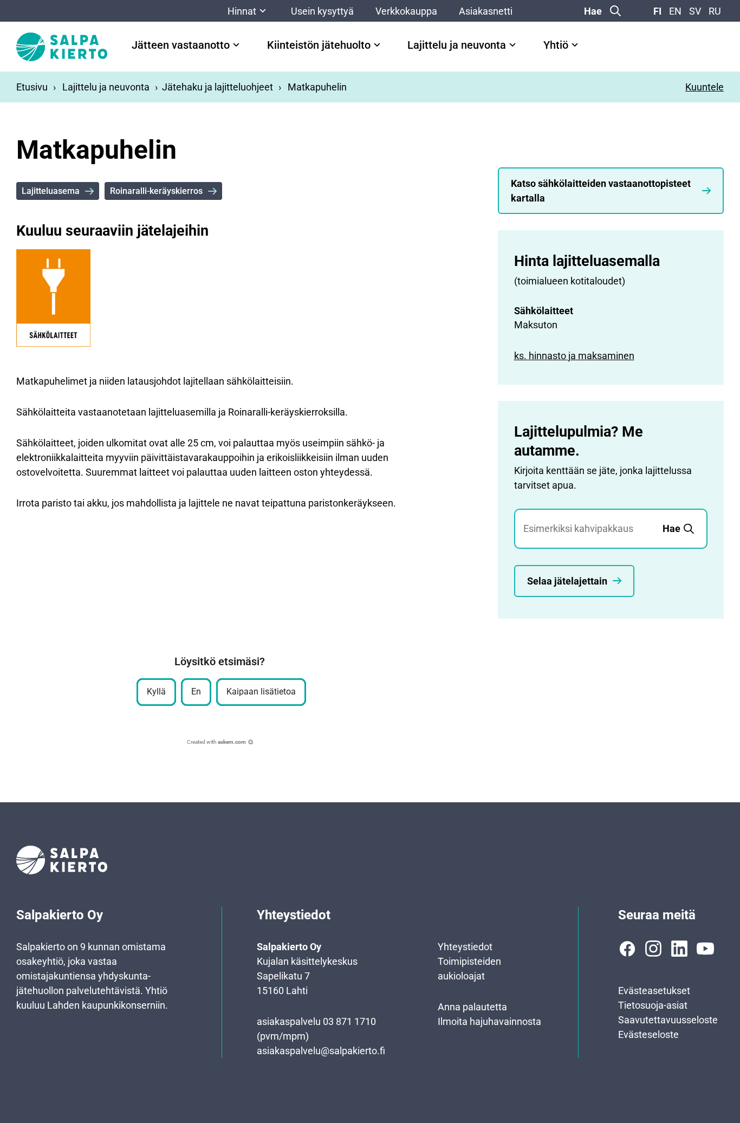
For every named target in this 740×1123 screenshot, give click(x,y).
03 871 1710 (349, 1021)
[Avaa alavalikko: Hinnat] (262, 10)
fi (657, 11)
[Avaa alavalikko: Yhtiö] (574, 44)
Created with (216, 742)
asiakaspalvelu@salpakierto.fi (321, 1050)
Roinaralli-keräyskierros (156, 191)
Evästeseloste (648, 1034)
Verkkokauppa (406, 11)
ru (715, 11)
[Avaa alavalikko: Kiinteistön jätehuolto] (377, 44)
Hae (593, 11)
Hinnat (242, 11)
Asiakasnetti (485, 11)
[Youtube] (705, 948)
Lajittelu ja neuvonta (456, 45)
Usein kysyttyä (322, 11)
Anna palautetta (472, 1006)
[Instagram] (653, 948)
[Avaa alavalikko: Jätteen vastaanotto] (236, 44)
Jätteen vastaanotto (181, 45)
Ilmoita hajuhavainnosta (489, 1021)
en (675, 11)
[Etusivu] (61, 47)
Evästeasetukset (654, 990)
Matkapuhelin (317, 87)
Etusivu (32, 87)
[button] (156, 692)
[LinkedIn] (679, 948)
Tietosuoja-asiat (652, 1005)
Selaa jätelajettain (567, 581)
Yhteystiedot (465, 946)
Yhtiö (555, 45)
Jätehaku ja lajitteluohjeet (217, 87)
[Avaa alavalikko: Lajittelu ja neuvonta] (512, 44)
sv (695, 11)
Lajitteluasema (51, 191)
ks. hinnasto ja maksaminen (574, 355)
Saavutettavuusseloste (668, 1019)
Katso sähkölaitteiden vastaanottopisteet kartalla (601, 191)
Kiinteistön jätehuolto (319, 45)
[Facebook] (627, 948)
